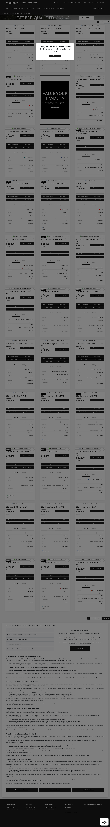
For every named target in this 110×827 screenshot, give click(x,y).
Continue (55, 55)
